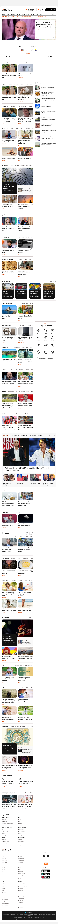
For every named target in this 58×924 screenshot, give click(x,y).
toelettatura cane (5, 841)
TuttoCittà (4, 906)
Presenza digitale (29, 792)
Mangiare (20, 817)
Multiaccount (4, 865)
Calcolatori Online (21, 905)
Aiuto (3, 871)
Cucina (19, 575)
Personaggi (30, 106)
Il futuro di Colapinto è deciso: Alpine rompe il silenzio (8, 250)
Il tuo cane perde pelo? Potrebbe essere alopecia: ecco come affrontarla (9, 701)
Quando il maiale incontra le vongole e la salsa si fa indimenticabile (47, 94)
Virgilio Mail (4, 854)
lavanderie (4, 839)
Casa (3, 320)
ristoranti (20, 823)
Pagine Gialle (6, 815)
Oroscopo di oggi (15, 726)
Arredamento (30, 490)
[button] (53, 37)
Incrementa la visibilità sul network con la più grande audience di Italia (25, 806)
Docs (35, 16)
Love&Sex (27, 128)
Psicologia (20, 580)
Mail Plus (7, 16)
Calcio (13, 413)
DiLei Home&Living (7, 303)
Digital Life (31, 259)
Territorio (20, 553)
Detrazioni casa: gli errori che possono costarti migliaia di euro (25, 503)
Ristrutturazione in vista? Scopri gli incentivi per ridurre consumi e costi (8, 503)
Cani (23, 687)
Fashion (17, 128)
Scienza (3, 274)
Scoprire (3, 612)
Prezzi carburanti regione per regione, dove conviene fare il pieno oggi (48, 87)
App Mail (3, 869)
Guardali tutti (53, 281)
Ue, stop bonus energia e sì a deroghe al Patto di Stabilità (25, 206)
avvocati (20, 839)
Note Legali (20, 917)
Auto (19, 237)
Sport (8, 14)
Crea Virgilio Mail (51, 9)
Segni (32, 726)
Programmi (23, 106)
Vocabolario (20, 902)
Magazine (5, 106)
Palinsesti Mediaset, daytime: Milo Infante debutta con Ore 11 (35, 483)
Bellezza (31, 84)
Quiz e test (30, 512)
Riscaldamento (15, 490)
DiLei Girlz (5, 128)
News (18, 106)
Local (3, 553)
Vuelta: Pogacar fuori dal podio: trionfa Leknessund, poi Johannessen (25, 427)
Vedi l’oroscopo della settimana (45, 358)
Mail (3, 16)
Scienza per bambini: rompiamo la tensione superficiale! (24, 678)
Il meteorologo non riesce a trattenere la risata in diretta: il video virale (35, 295)
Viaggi (27, 14)
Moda (3, 79)
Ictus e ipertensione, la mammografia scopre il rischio (8, 593)
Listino (31, 237)
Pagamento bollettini (22, 886)
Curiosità (25, 512)
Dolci (32, 558)
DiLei (3, 84)
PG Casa (3, 901)
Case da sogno (25, 303)
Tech (37, 14)
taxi (2, 829)
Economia (13, 14)
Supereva (5, 512)
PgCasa (4, 490)
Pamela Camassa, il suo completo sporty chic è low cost (9, 75)
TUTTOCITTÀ (36, 914)
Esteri (27, 391)
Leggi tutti (31, 617)
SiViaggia (5, 347)
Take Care (5, 580)
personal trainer (21, 843)
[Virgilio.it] (7, 10)
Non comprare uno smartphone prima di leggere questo (24, 272)
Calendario (4, 867)
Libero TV (20, 876)
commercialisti (21, 841)
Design (31, 303)
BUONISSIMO (53, 914)
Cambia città (4, 536)
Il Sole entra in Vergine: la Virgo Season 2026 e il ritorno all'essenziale (25, 767)
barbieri (19, 833)
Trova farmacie (21, 898)
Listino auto (4, 892)
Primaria (27, 369)
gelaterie (20, 819)
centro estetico (21, 831)
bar (19, 821)
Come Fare (20, 101)
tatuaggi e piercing (22, 835)
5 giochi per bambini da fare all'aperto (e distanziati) (8, 678)
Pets (3, 687)
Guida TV (13, 106)
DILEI (40, 914)
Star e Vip (15, 84)
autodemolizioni (5, 831)
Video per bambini (19, 665)
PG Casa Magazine (5, 903)
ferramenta (4, 819)
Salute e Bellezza (22, 827)
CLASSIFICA (46, 44)
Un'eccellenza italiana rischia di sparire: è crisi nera (8, 228)
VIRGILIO (7, 914)
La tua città (20, 900)
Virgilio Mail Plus (5, 856)
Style (22, 128)
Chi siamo (15, 917)
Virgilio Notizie (21, 854)
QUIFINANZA (48, 914)
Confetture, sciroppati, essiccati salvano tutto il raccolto (25, 316)
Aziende (31, 536)
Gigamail (3, 864)
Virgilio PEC (4, 858)
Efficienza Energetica (20, 165)
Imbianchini (23, 490)
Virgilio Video (21, 860)
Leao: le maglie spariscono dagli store (21, 293)
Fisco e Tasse (30, 215)
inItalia (19, 869)
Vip (19, 160)
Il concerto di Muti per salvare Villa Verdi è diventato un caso (8, 549)
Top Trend (4, 809)
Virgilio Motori (6, 237)
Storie (32, 391)
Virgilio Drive (4, 860)
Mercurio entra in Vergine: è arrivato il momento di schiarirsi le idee (9, 767)
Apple (25, 259)
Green (19, 186)
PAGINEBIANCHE (30, 914)
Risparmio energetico (6, 507)
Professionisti (21, 837)
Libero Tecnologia (7, 259)
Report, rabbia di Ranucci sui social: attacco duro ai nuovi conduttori (25, 405)
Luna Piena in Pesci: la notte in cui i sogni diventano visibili (27, 751)
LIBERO (4, 914)
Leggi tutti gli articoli (50, 435)
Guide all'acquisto (25, 62)
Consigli (20, 364)
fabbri (3, 825)
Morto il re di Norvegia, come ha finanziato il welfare (24, 228)
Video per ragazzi (29, 665)
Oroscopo (5, 726)
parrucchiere (20, 829)
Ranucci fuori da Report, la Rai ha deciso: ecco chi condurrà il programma (25, 119)
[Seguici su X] (47, 856)
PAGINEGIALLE (12, 914)
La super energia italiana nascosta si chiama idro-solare (26, 190)
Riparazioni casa (21, 507)
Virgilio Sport (20, 856)
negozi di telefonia (5, 843)
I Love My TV (22, 325)
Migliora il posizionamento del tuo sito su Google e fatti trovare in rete (9, 806)
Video (41, 14)
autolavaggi (4, 835)
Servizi (3, 837)
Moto (22, 237)
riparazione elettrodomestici (7, 823)
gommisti (3, 833)
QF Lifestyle (5, 617)
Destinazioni (17, 347)
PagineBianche (5, 905)
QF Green (5, 165)
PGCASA (25, 914)
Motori (32, 14)
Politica (23, 391)
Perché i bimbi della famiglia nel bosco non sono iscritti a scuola (25, 383)
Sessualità (31, 580)
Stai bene (20, 612)
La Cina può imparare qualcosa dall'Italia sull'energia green (8, 187)
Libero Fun (20, 890)
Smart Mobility (4, 894)
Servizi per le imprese (8, 793)
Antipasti (13, 558)
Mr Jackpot (20, 888)
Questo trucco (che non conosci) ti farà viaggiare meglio (25, 361)
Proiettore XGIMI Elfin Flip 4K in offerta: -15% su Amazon (8, 338)
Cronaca (38, 31)
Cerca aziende (21, 894)
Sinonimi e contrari (19, 369)
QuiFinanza (5, 215)
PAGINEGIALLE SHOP (19, 914)
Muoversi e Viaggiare (7, 827)
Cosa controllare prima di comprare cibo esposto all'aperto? (8, 571)
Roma (5, 533)
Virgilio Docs (4, 862)
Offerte (17, 62)
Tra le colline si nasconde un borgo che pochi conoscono (26, 783)
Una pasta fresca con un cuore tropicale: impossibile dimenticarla (25, 571)
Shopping (3, 883)
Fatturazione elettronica (26, 16)
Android (20, 259)
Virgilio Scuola (4, 886)
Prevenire (4, 597)
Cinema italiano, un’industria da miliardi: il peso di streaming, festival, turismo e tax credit (9, 639)
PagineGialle (4, 897)
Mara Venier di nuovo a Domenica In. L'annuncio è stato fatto (22, 483)
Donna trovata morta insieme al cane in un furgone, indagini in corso (9, 405)
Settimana (22, 726)
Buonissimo (5, 558)
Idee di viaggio (25, 347)
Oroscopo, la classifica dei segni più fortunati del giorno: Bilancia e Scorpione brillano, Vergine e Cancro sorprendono (8, 748)
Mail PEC (13, 16)
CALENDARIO (52, 44)
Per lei (32, 62)
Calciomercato (19, 413)
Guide (19, 276)
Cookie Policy (30, 917)
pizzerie (20, 825)
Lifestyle (21, 84)
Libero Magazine (21, 875)
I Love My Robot (21, 342)
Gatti (27, 687)
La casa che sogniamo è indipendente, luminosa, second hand (24, 142)
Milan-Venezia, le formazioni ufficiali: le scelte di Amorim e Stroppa (9, 427)
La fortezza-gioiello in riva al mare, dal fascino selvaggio (9, 316)
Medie (32, 369)
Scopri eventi (21, 896)
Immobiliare (22, 215)
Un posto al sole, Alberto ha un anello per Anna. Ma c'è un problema (9, 119)
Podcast (31, 687)
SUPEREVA (29, 915)
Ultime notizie (11, 391)
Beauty (12, 128)
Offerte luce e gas (42, 16)
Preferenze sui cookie (37, 917)
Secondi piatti (26, 558)
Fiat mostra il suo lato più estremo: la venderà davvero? (25, 250)
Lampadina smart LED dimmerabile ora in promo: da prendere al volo (48, 138)
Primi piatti (18, 558)
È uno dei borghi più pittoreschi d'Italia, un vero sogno (8, 783)
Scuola (4, 369)
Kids (3, 665)
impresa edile (4, 821)
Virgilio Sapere (4, 884)
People (10, 84)
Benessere (13, 580)
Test (32, 128)
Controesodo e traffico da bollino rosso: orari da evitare (25, 549)
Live (32, 413)
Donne (18, 14)
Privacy (25, 917)
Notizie (3, 14)
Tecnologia (20, 77)
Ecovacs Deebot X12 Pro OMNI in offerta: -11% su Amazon (25, 338)
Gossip (19, 878)
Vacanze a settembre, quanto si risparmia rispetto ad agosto (7, 295)
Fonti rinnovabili (29, 165)
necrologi (4, 844)
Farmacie (26, 536)
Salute (25, 580)
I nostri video (6, 281)
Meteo (23, 14)
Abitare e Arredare (6, 817)
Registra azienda (5, 899)
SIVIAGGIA (43, 914)
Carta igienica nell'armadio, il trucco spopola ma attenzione (25, 97)
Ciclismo (20, 430)
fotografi (20, 844)
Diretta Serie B (7, 44)
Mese (28, 726)
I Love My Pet (30, 325)
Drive (18, 16)
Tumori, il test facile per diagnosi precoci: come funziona (24, 593)
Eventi (20, 536)
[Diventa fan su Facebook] (43, 856)
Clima (12, 165)
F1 (25, 413)
